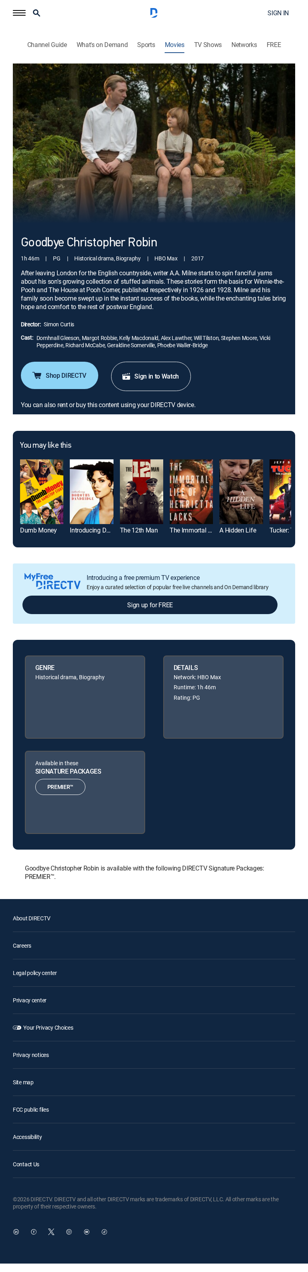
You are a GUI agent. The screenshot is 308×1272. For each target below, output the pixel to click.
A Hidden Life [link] (237, 530)
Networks (244, 45)
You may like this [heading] (45, 446)
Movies (174, 45)
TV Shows (208, 45)
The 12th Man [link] (139, 530)
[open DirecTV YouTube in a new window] (86, 1232)
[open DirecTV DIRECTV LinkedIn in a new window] (16, 1232)
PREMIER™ (60, 787)
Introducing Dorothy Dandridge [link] (111, 530)
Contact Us (26, 1164)
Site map (23, 1082)
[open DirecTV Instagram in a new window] (69, 1232)
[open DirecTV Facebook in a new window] (33, 1232)
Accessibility (27, 1137)
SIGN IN (278, 12)
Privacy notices (31, 1055)
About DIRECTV (31, 918)
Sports (146, 45)
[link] (41, 491)
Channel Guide (47, 45)
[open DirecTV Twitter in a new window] (51, 1232)
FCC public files (31, 1109)
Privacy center (30, 1000)
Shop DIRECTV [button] (66, 375)
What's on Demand (102, 45)
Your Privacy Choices (48, 1027)
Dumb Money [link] (38, 530)
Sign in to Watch (156, 376)
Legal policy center (35, 973)
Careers (22, 945)
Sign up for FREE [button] (150, 604)
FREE (274, 45)
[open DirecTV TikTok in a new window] (104, 1232)
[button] (19, 12)
